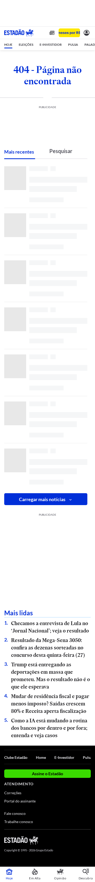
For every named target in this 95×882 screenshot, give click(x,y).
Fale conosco (15, 813)
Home (41, 757)
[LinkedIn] (88, 840)
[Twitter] (69, 840)
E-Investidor (64, 757)
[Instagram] (79, 840)
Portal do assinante (20, 801)
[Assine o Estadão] (69, 33)
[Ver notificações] (86, 33)
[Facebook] (60, 840)
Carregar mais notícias (42, 499)
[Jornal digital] (52, 33)
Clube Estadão (15, 757)
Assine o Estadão (47, 773)
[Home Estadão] (18, 33)
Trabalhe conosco (18, 821)
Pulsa (87, 757)
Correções (12, 793)
